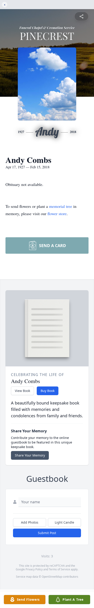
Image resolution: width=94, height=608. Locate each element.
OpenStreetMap (52, 577)
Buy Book (48, 391)
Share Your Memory (30, 455)
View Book (22, 391)
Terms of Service (59, 569)
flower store (57, 213)
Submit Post (47, 533)
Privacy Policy (34, 569)
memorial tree (60, 206)
